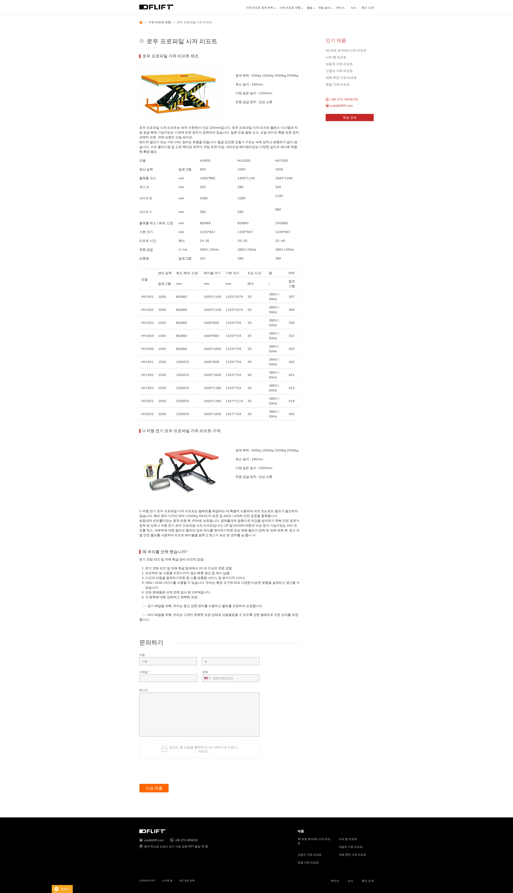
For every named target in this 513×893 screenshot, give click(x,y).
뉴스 (353, 7)
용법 (309, 7)
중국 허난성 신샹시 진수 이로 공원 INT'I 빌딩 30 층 (176, 846)
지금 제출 (154, 788)
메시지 (143, 690)
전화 (205, 672)
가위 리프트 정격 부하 (259, 7)
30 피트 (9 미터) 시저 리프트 (346, 50)
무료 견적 (349, 118)
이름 (142, 655)
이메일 (144, 672)
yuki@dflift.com (341, 105)
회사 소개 (368, 7)
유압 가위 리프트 (338, 84)
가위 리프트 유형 (290, 7)
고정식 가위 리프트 (339, 71)
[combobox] (207, 678)
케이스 (340, 7)
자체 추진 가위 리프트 (341, 78)
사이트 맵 (167, 880)
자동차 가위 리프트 (339, 64)
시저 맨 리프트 (336, 57)
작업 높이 (324, 7)
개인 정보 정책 (187, 880)
